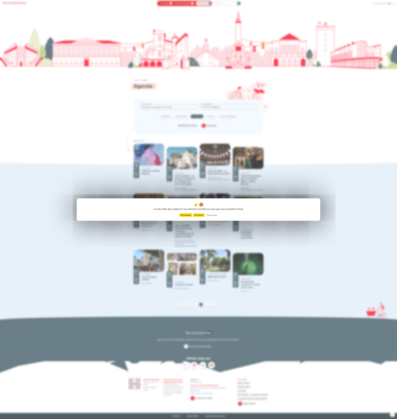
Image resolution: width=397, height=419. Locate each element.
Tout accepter (186, 215)
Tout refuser (198, 215)
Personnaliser (212, 215)
